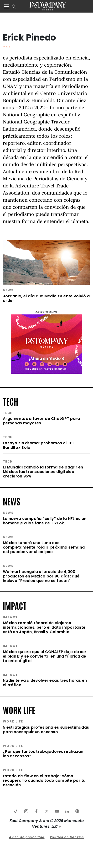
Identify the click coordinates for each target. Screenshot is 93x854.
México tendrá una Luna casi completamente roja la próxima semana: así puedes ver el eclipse (44, 547)
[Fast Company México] (47, 6)
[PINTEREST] (77, 811)
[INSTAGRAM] (26, 811)
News (8, 290)
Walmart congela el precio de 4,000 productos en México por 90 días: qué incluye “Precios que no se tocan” (41, 576)
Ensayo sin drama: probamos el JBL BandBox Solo (38, 445)
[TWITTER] (46, 811)
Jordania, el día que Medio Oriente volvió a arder (46, 298)
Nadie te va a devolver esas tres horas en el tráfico (45, 683)
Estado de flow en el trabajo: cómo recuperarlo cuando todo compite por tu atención (44, 780)
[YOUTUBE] (56, 811)
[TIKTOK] (15, 811)
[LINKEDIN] (67, 811)
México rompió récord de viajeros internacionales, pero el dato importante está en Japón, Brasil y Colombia (44, 627)
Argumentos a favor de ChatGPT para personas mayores (41, 421)
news (11, 501)
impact (14, 605)
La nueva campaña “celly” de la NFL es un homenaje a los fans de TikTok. (44, 521)
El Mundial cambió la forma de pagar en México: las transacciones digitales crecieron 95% (43, 471)
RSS (7, 47)
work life (19, 709)
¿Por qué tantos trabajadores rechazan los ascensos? (43, 754)
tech (10, 401)
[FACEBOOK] (36, 811)
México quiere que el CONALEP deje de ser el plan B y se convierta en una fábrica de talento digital (44, 656)
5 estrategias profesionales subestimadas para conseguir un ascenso (46, 730)
